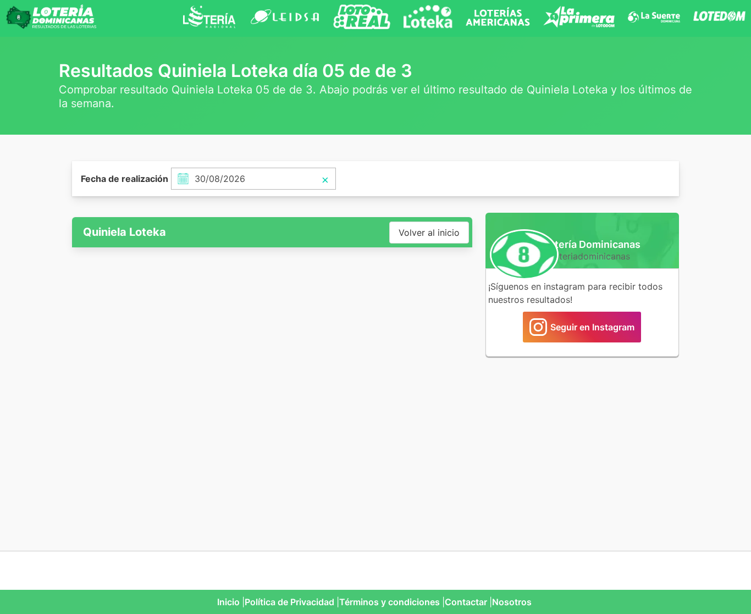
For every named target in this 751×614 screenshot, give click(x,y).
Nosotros (512, 601)
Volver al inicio (429, 232)
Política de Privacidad (289, 601)
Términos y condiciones (389, 601)
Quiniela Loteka (124, 232)
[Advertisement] (582, 447)
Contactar (466, 601)
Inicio (228, 601)
